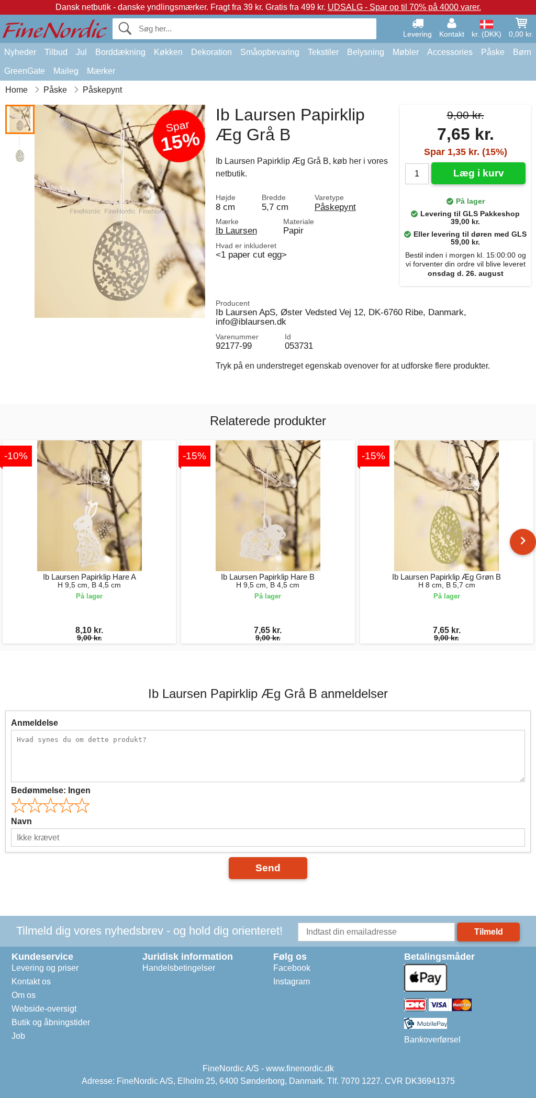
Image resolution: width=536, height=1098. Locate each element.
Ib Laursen (236, 230)
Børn (522, 52)
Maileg (66, 70)
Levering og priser (45, 967)
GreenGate (24, 70)
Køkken (168, 52)
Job (18, 1036)
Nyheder (20, 52)
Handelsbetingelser (178, 967)
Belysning (365, 52)
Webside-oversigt (44, 1008)
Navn (21, 821)
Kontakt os (31, 981)
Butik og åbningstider (51, 1022)
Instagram (291, 981)
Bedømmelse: (51, 790)
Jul (81, 52)
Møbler (406, 52)
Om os (24, 995)
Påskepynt (335, 207)
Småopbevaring (269, 52)
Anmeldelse (34, 722)
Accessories (450, 52)
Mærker (101, 70)
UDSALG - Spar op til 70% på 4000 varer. (404, 7)
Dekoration (211, 52)
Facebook (291, 967)
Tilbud (56, 52)
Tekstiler (323, 52)
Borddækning (120, 52)
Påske (493, 52)
